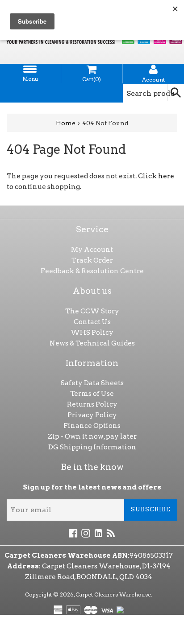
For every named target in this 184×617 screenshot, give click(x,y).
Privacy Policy (92, 415)
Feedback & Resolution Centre (92, 271)
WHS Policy (92, 333)
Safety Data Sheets (92, 383)
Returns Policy (92, 404)
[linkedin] (98, 532)
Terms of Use (92, 394)
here (166, 176)
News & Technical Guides (92, 343)
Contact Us (92, 322)
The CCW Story (92, 311)
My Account (92, 250)
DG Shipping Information (92, 447)
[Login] (153, 69)
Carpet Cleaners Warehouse (113, 594)
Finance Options (92, 426)
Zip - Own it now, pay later (92, 436)
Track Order (92, 260)
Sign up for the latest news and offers (92, 487)
